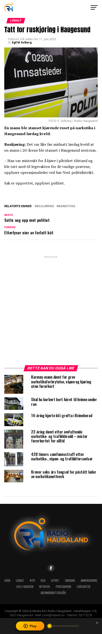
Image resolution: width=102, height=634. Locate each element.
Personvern (63, 586)
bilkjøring (45, 206)
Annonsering (89, 580)
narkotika (66, 206)
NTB (32, 580)
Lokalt (20, 580)
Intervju (44, 586)
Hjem (7, 580)
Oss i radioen (24, 586)
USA (43, 580)
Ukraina (70, 580)
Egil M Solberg (22, 42)
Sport (55, 580)
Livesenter (83, 586)
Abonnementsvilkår (53, 593)
